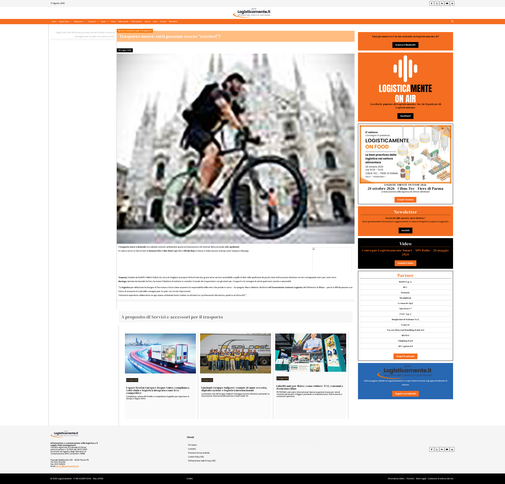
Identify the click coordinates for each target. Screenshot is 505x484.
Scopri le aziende (405, 356)
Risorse (147, 21)
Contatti (192, 449)
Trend (113, 21)
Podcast (163, 21)
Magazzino (78, 21)
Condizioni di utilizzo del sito (441, 478)
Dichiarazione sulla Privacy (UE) (202, 461)
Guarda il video (405, 263)
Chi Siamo (192, 445)
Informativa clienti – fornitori (401, 478)
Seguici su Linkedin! (405, 394)
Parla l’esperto (136, 21)
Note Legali (421, 478)
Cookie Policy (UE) (196, 457)
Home (54, 21)
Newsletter (173, 21)
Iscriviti (406, 230)
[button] (452, 21)
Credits (189, 478)
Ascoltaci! (405, 116)
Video (155, 21)
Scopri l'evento (405, 200)
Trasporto (92, 21)
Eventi (103, 21)
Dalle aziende (123, 21)
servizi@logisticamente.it (67, 466)
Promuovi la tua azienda (198, 453)
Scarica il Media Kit (405, 45)
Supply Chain (64, 21)
